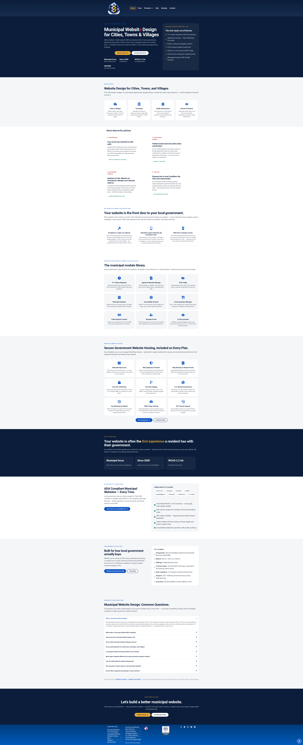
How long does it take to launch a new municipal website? (123, 666)
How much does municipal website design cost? (120, 637)
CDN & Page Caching (151, 406)
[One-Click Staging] (151, 382)
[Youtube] (191, 727)
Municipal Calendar (119, 302)
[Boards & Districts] (186, 104)
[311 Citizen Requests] (119, 278)
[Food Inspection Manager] (183, 297)
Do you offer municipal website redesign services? (121, 642)
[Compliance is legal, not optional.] (119, 228)
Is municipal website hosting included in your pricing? (122, 651)
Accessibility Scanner (151, 302)
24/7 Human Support (183, 406)
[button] (151, 618)
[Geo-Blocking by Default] (119, 401)
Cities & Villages (115, 108)
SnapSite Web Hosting (112, 726)
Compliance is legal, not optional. (119, 233)
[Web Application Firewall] (151, 363)
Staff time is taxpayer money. (183, 233)
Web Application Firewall (151, 367)
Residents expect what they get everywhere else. (151, 234)
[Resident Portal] (151, 314)
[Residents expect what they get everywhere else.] (151, 228)
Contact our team (121, 679)
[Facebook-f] (181, 727)
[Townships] (139, 104)
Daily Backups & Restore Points (183, 367)
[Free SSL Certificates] (119, 382)
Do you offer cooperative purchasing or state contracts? (123, 671)
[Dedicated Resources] (119, 363)
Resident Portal (151, 319)
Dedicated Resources (119, 367)
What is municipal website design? (116, 618)
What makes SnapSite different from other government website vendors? (128, 656)
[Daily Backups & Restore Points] (183, 363)
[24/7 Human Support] (183, 401)
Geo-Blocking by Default (119, 406)
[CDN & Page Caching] (151, 401)
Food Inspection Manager (183, 302)
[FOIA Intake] (183, 278)
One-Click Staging (151, 387)
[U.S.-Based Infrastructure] (183, 382)
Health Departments (163, 108)
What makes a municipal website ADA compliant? (121, 632)
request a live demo (134, 679)
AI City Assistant (183, 319)
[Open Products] (152, 8)
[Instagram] (188, 727)
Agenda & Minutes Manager (151, 282)
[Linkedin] (195, 727)
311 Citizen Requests (119, 282)
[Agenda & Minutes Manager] (151, 278)
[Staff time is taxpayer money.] (183, 228)
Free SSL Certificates (119, 387)
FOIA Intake (183, 282)
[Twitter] (184, 727)
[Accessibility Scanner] (151, 297)
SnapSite (138, 743)
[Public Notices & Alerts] (119, 314)
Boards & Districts (187, 108)
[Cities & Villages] (115, 104)
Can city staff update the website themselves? (120, 661)
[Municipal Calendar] (119, 297)
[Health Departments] (163, 104)
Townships (139, 108)
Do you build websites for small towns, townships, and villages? (125, 647)
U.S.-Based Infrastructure (183, 387)
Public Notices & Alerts (119, 319)
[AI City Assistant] (183, 314)
